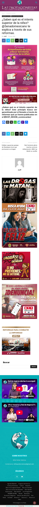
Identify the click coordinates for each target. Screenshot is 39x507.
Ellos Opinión (28, 489)
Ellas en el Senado (27, 487)
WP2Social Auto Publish (12, 506)
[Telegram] (25, 40)
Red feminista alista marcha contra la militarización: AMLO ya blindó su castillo (30, 148)
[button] (3, 2)
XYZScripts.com (29, 506)
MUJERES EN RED (11, 13)
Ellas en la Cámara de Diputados (14, 489)
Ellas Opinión (17, 491)
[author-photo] (19, 167)
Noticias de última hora (17, 16)
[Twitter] (8, 40)
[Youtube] (22, 477)
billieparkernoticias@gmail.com (24, 464)
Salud (4, 497)
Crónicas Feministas (12, 485)
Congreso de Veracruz (24, 483)
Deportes (27, 485)
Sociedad (9, 497)
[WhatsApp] (12, 40)
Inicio (3, 13)
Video (19, 499)
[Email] (17, 40)
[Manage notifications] (34, 502)
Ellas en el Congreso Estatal (13, 487)
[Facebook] (4, 40)
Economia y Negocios (9, 495)
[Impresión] (21, 40)
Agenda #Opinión (12, 483)
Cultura (22, 485)
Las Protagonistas (27, 491)
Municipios (27, 493)
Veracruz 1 (17, 497)
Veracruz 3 (32, 497)
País (32, 495)
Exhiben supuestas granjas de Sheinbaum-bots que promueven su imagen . (10, 147)
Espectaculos (8, 491)
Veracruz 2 (24, 497)
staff (5, 36)
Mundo (20, 493)
